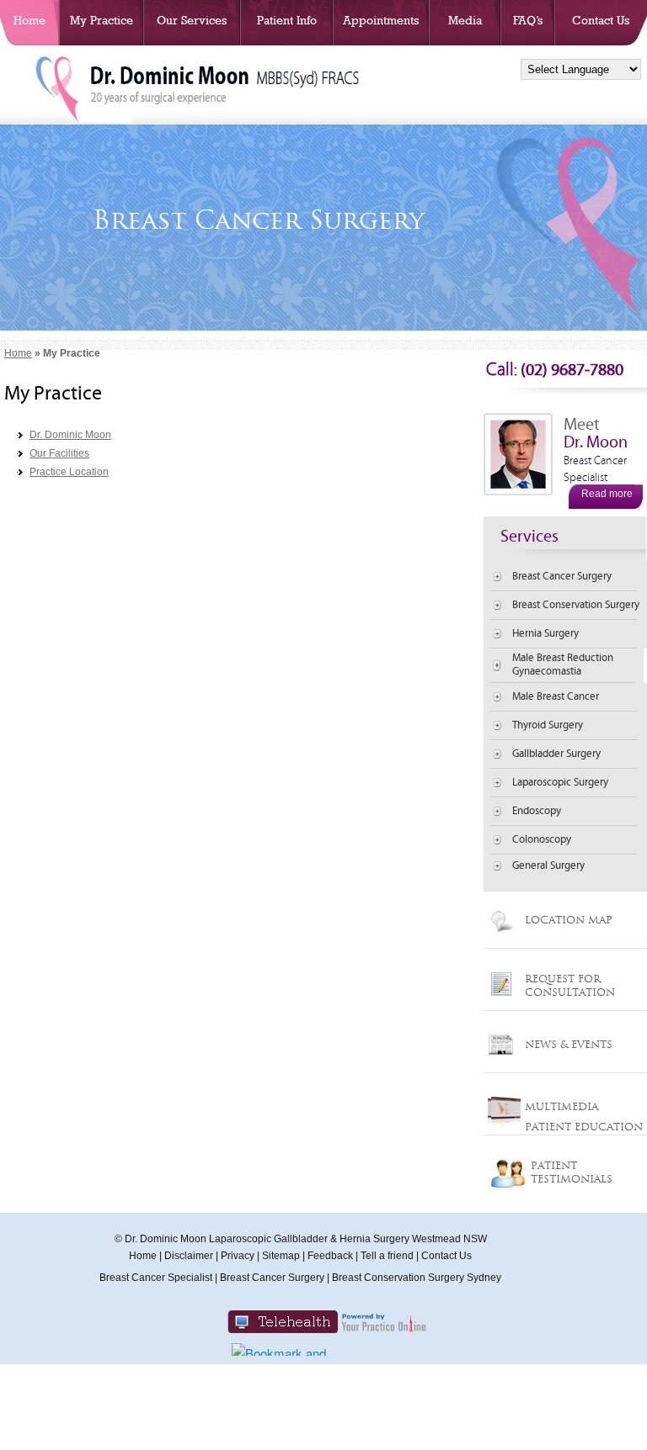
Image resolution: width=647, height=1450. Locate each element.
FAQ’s (528, 20)
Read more (607, 494)
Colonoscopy (541, 839)
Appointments (381, 20)
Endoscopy (536, 811)
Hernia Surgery (545, 633)
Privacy (237, 1256)
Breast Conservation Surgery (575, 605)
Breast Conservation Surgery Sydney (416, 1277)
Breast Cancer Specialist (155, 1277)
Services (529, 536)
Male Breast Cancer (555, 697)
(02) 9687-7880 (554, 369)
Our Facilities (59, 453)
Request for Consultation (570, 985)
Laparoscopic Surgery (560, 782)
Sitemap (281, 1256)
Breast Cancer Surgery (562, 576)
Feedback (330, 1256)
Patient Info (287, 20)
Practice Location (69, 472)
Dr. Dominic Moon (70, 435)
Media (465, 20)
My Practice (101, 20)
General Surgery (548, 866)
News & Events (568, 1044)
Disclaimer (188, 1256)
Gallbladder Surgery (556, 754)
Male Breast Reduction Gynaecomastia (562, 665)
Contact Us (600, 20)
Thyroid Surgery (547, 725)
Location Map (568, 919)
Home (29, 20)
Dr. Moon (596, 458)
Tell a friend (387, 1256)
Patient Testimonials (571, 1172)
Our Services (192, 20)
